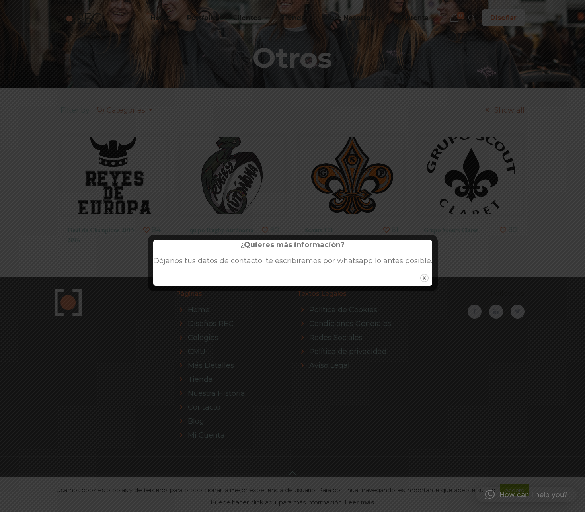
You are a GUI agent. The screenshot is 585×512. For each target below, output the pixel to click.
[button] (526, 494)
